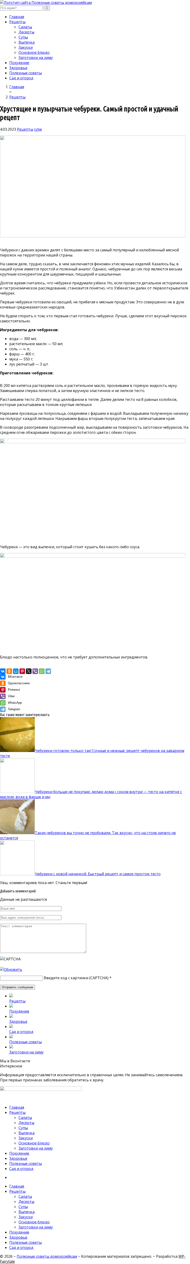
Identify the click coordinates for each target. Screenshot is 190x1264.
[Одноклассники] (9, 671)
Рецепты (17, 21)
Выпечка (27, 42)
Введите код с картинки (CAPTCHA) (76, 977)
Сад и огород (21, 78)
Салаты (25, 26)
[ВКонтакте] (3, 671)
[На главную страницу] (95, 2)
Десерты (26, 32)
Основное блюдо (34, 52)
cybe (38, 129)
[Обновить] (11, 969)
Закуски (26, 47)
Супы (23, 37)
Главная (16, 16)
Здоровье (18, 67)
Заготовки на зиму (36, 57)
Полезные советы (25, 72)
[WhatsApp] (41, 671)
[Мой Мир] (16, 671)
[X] (29, 671)
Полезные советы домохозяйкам (47, 1256)
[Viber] (35, 671)
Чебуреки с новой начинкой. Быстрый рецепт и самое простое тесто (98, 873)
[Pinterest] (22, 671)
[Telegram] (48, 671)
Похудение (19, 62)
